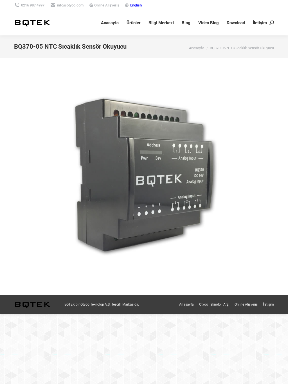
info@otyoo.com (70, 5)
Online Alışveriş (106, 5)
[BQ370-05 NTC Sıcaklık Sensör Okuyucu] (144, 175)
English (136, 5)
